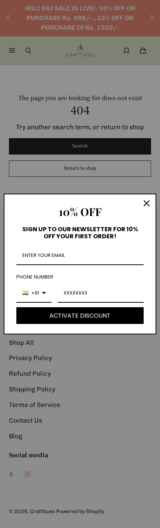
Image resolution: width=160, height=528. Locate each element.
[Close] (147, 203)
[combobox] (34, 293)
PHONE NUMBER (34, 276)
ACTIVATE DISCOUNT (80, 315)
